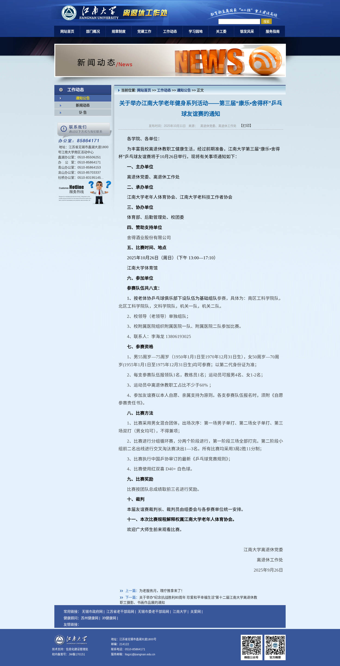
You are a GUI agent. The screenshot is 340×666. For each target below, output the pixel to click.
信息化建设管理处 (77, 649)
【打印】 (246, 126)
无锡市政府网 (92, 611)
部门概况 (93, 31)
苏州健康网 (89, 618)
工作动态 (170, 31)
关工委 (221, 31)
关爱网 (195, 611)
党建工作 (144, 31)
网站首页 (67, 31)
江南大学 (180, 611)
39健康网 (109, 618)
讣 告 (83, 112)
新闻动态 (83, 105)
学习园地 (196, 31)
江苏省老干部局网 (120, 611)
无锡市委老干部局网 (153, 611)
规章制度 (119, 31)
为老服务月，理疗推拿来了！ (161, 591)
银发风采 (247, 31)
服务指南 (273, 31)
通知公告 (83, 98)
